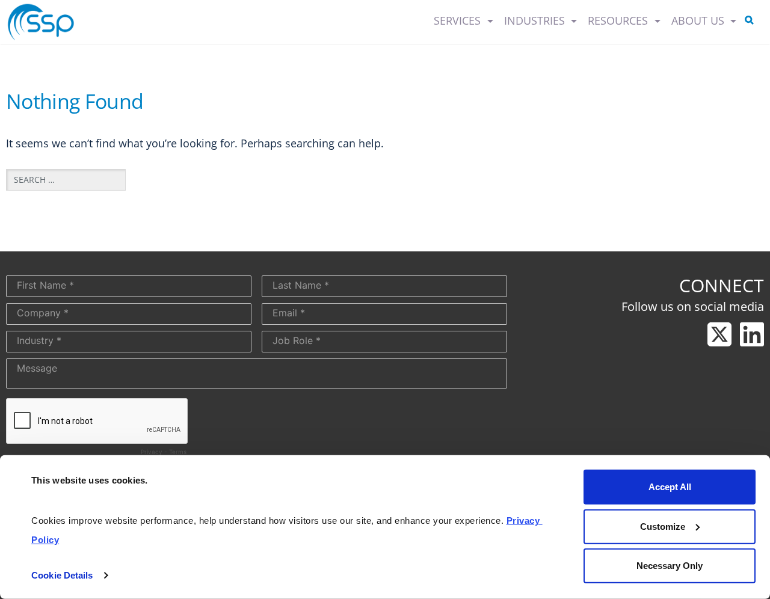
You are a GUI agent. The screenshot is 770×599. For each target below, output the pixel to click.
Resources (619, 20)
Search (751, 22)
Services (459, 20)
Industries (536, 20)
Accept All (669, 487)
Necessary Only (669, 566)
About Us (699, 20)
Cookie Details (62, 575)
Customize (662, 526)
